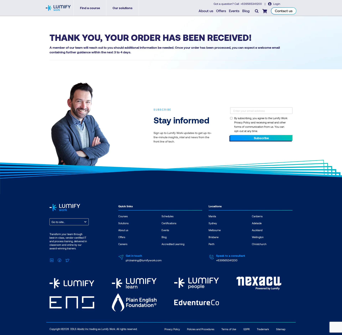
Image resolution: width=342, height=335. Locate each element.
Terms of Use (228, 329)
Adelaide (257, 223)
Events (234, 11)
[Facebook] (59, 260)
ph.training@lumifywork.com (144, 260)
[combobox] (51, 222)
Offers (221, 11)
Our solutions (123, 8)
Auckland (257, 230)
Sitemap (280, 329)
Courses (123, 216)
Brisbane (214, 237)
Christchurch (259, 244)
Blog (246, 11)
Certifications (169, 223)
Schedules (167, 216)
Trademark (263, 329)
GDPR (246, 329)
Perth (211, 244)
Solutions (123, 223)
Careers (122, 244)
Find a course (90, 8)
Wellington (258, 237)
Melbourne (215, 230)
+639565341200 (251, 3)
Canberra (257, 216)
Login (276, 3)
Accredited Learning (173, 244)
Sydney (213, 223)
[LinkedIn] (52, 260)
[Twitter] (67, 260)
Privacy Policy (172, 329)
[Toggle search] (256, 11)
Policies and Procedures (200, 329)
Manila (212, 216)
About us (206, 11)
